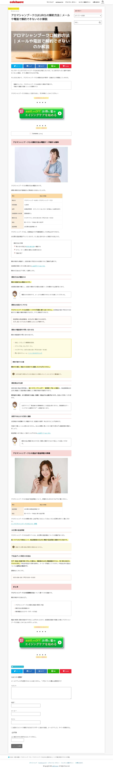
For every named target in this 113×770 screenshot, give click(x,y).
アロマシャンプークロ (13, 8)
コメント (14, 686)
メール (13, 711)
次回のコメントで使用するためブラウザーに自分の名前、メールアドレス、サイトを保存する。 (42, 727)
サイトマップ (50, 2)
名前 (13, 702)
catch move (55, 766)
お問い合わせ (96, 2)
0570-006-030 (30, 246)
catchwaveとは (59, 2)
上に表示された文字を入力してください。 (24, 737)
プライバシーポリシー (70, 2)
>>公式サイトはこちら (38, 266)
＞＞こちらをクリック (35, 353)
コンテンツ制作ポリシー (85, 2)
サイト (13, 719)
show (40, 133)
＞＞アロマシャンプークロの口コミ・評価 (24, 524)
